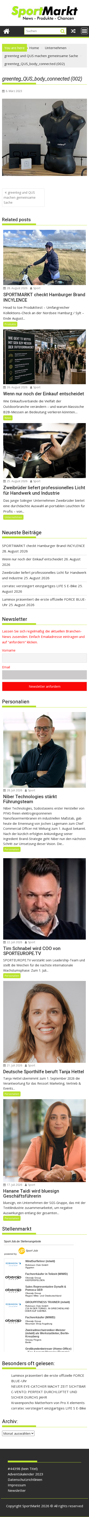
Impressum (17, 1485)
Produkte (10, 324)
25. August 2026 (16, 481)
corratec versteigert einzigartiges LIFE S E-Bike (39, 586)
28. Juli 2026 (14, 790)
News (8, 417)
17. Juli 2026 (14, 1185)
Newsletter (17, 1490)
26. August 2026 (16, 387)
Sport (36, 288)
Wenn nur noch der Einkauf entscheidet (32, 559)
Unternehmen (13, 517)
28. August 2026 (16, 288)
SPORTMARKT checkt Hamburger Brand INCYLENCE (43, 545)
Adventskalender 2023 (25, 1474)
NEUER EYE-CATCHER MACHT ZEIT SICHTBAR (48, 1386)
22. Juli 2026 (14, 942)
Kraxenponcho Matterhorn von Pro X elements (48, 1402)
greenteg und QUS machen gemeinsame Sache (20, 197)
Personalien (12, 849)
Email (6, 667)
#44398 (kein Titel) (23, 1468)
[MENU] (84, 31)
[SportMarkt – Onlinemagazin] (6, 30)
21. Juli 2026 (14, 1065)
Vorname (9, 650)
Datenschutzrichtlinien (25, 1479)
